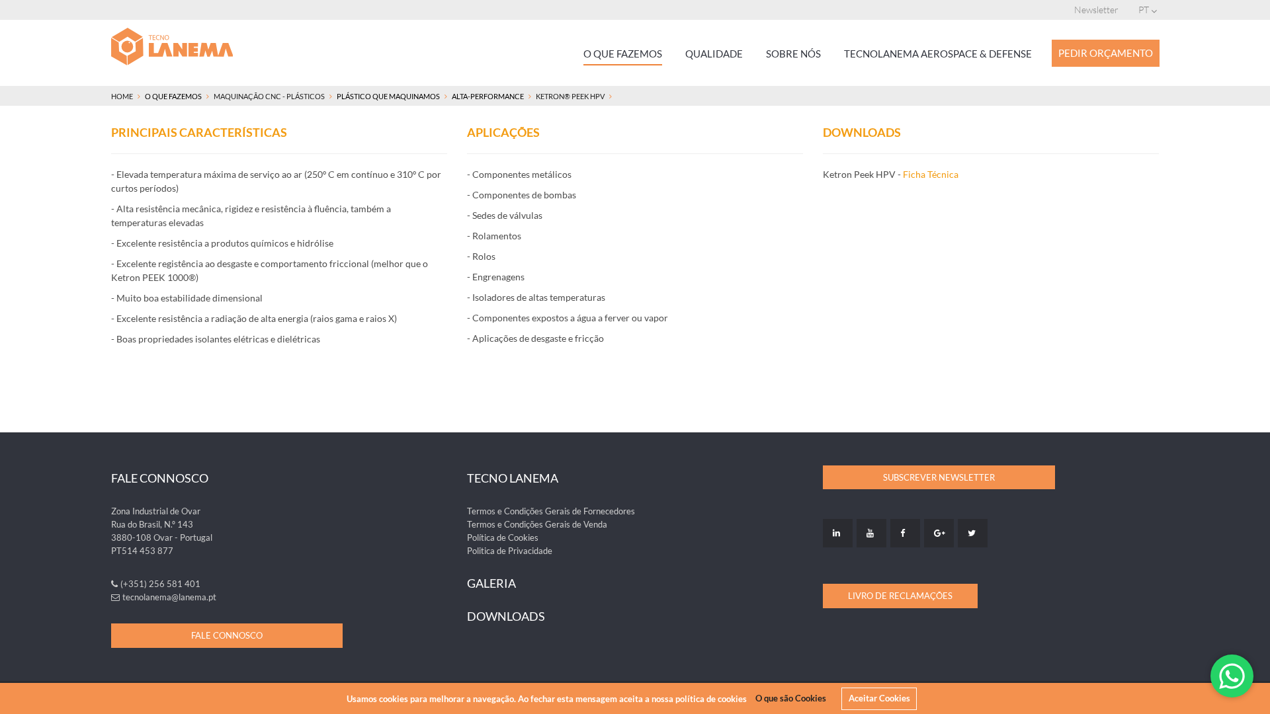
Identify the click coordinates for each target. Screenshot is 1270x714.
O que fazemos (622, 54)
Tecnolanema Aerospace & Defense (938, 54)
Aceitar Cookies (879, 698)
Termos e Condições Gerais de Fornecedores (551, 511)
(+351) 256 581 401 (160, 583)
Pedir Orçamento (1105, 53)
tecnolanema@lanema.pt (169, 597)
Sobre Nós (793, 54)
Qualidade (714, 54)
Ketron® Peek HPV (570, 96)
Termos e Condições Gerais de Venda (537, 524)
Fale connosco (227, 635)
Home (122, 96)
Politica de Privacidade (509, 550)
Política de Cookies (502, 537)
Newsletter (1096, 9)
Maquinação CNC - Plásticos (269, 96)
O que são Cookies (790, 698)
